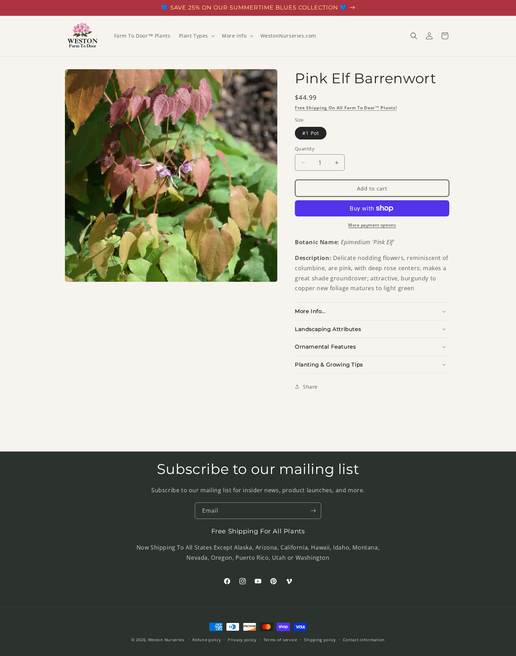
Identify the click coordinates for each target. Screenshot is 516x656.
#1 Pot (310, 133)
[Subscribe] (313, 510)
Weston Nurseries (166, 639)
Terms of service (280, 639)
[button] (196, 35)
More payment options (372, 225)
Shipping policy (320, 639)
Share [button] (310, 386)
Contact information (364, 639)
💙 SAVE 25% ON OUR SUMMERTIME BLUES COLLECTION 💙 (254, 7)
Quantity (305, 148)
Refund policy (206, 639)
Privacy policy (242, 639)
